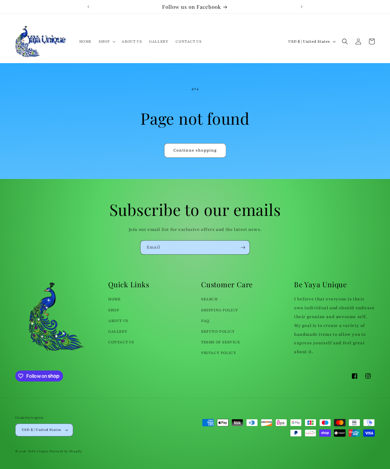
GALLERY (117, 331)
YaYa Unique (38, 451)
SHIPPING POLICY (219, 310)
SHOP (113, 310)
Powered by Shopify (65, 451)
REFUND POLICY (218, 331)
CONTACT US (121, 342)
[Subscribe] (243, 247)
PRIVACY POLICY (218, 352)
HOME (114, 299)
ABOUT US (118, 320)
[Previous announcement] (88, 6)
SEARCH (209, 299)
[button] (106, 41)
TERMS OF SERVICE (220, 342)
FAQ (205, 320)
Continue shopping (195, 150)
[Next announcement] (301, 6)
